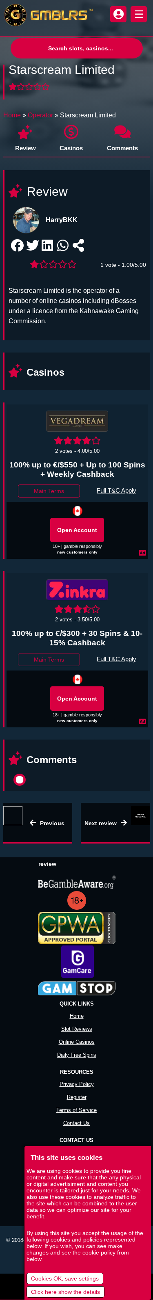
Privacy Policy (77, 1084)
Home (12, 115)
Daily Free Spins (76, 1055)
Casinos (71, 148)
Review (25, 148)
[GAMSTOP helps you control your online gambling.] (76, 989)
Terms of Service (76, 1110)
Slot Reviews (76, 1029)
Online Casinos (77, 1042)
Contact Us (76, 1123)
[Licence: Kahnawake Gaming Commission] (77, 511)
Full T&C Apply (116, 490)
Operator (40, 115)
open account (77, 530)
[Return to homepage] (47, 15)
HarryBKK (62, 219)
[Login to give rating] (30, 87)
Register (76, 1097)
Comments (122, 148)
